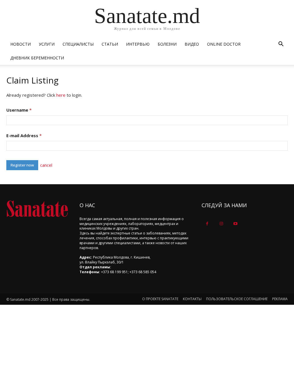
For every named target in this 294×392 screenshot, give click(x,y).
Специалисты (78, 44)
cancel (46, 165)
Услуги (47, 44)
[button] (281, 44)
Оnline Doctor (224, 44)
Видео (192, 44)
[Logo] (37, 209)
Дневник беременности (37, 58)
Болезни (167, 44)
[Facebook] (207, 223)
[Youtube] (235, 223)
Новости (20, 44)
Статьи (110, 44)
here (60, 95)
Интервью (138, 44)
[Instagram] (221, 223)
